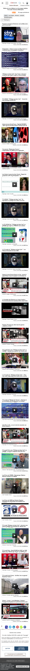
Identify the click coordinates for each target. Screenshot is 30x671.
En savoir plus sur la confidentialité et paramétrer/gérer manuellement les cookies (15, 655)
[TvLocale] (13, 3)
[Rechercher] (23, 3)
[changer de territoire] (20, 3)
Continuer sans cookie (21, 648)
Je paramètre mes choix (22, 666)
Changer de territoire (24, 5)
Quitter (7, 648)
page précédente (24, 12)
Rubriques (7, 20)
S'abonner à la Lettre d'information (15, 660)
